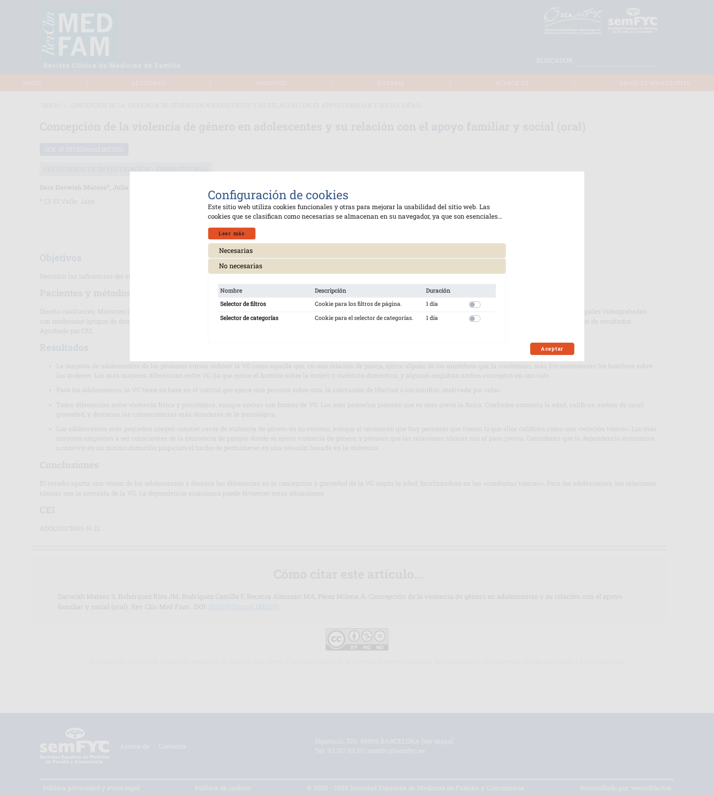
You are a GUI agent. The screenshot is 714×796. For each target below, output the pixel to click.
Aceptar (552, 349)
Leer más (232, 233)
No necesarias (240, 266)
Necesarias (236, 250)
